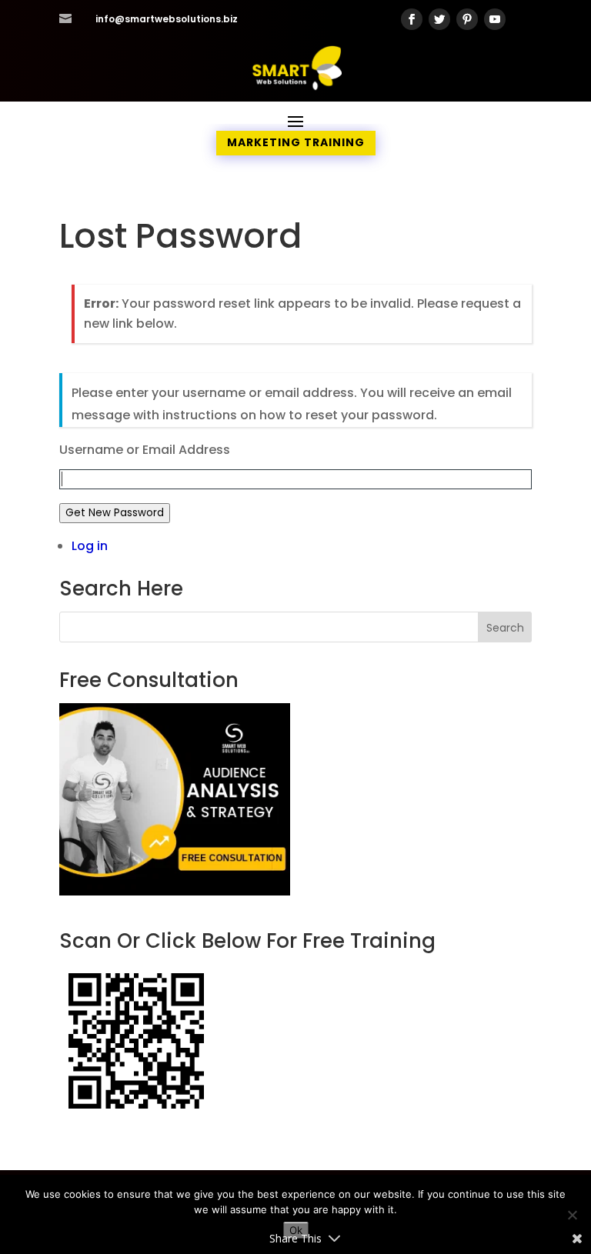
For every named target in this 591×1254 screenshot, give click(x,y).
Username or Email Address (144, 450)
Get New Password (114, 512)
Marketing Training (296, 142)
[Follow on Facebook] (411, 19)
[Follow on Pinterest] (467, 19)
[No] (571, 1214)
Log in (90, 546)
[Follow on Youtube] (495, 19)
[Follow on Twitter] (439, 19)
